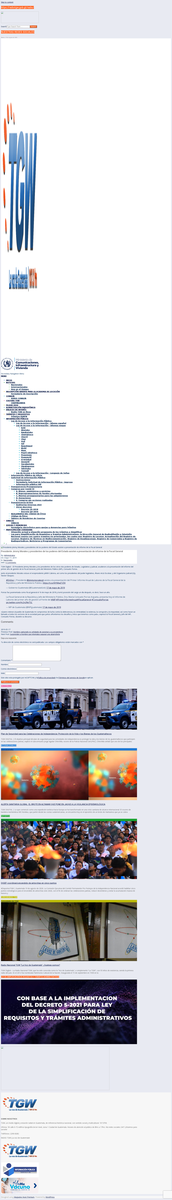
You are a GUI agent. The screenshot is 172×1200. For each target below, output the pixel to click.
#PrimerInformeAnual (66, 599)
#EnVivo (10, 580)
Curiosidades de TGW (10, 901)
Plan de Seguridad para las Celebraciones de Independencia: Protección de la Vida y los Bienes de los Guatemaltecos (56, 734)
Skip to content (7, 2)
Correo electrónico (8, 669)
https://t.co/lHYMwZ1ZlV (54, 583)
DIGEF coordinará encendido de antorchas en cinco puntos (29, 883)
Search (4, 26)
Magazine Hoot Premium (24, 1197)
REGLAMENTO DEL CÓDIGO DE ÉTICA (28, 514)
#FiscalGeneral (84, 599)
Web (3, 673)
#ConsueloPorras (100, 599)
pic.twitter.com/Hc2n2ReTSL (19, 602)
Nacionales (7, 560)
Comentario (6, 660)
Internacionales (7, 749)
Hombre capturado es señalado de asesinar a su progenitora (38, 632)
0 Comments (11, 562)
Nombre (4, 664)
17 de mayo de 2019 (55, 587)
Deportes (5, 820)
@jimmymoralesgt (35, 580)
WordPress (50, 1197)
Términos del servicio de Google (72, 677)
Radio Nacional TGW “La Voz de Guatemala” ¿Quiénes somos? (30, 965)
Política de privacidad (46, 677)
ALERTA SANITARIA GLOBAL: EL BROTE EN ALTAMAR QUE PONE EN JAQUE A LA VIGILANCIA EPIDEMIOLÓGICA (53, 804)
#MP (53, 599)
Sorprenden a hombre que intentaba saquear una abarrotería (35, 634)
